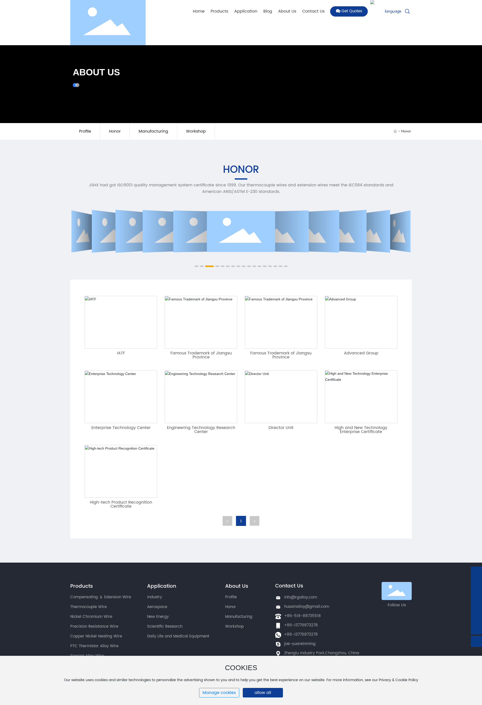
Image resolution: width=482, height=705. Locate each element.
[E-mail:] (476, 583)
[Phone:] (476, 617)
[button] (196, 266)
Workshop (196, 131)
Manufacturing (153, 131)
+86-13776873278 (301, 625)
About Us (96, 72)
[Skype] (476, 606)
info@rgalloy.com (300, 597)
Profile (85, 131)
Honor (115, 131)
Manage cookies (219, 692)
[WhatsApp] (476, 595)
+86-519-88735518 (302, 616)
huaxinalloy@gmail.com (306, 607)
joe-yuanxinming (300, 644)
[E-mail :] (476, 572)
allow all (263, 692)
